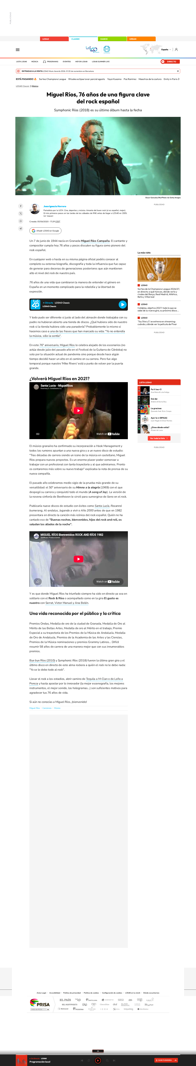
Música (34, 61)
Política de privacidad (72, 993)
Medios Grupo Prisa (39, 1009)
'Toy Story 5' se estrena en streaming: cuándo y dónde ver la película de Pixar (157, 322)
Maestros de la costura (150, 79)
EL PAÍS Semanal (126, 1004)
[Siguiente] (178, 79)
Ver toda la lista (157, 438)
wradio (93, 1004)
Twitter (20, 213)
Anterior (82, 1060)
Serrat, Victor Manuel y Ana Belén (66, 603)
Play (98, 1061)
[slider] (98, 1054)
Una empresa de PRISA (39, 1002)
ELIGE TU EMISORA (165, 1060)
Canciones (47, 708)
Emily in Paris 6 (171, 79)
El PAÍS (65, 1000)
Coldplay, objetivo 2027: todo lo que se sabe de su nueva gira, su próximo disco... (158, 309)
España (164, 49)
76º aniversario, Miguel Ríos (57, 345)
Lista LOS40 (21, 61)
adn (138, 1000)
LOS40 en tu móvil (132, 993)
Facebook (20, 206)
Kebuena (146, 1004)
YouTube (92, 962)
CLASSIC (75, 39)
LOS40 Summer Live (100, 61)
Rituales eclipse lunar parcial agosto (86, 79)
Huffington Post (69, 1004)
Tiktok (86, 962)
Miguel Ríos (34, 708)
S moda (116, 1008)
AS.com (129, 1000)
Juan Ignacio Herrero (54, 206)
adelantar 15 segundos (107, 1060)
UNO (85, 1004)
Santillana (92, 1000)
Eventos (67, 61)
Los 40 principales (79, 1000)
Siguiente (114, 1060)
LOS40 (45, 39)
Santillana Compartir (107, 1000)
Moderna (77, 1008)
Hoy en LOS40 (81, 61)
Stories (115, 962)
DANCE (104, 39)
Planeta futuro (136, 1004)
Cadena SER (120, 1000)
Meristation (142, 1008)
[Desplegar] (98, 1051)
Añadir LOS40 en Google (47, 230)
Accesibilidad (54, 993)
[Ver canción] (145, 390)
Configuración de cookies (112, 993)
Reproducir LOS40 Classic (123, 305)
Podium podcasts (91, 1008)
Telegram (20, 228)
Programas (52, 61)
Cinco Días (104, 1004)
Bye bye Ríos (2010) (42, 660)
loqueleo (128, 1008)
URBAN (132, 39)
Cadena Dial (115, 1004)
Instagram (80, 962)
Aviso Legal (41, 993)
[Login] (176, 49)
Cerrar (178, 71)
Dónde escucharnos (151, 993)
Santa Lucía (102, 506)
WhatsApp (20, 221)
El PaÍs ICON (104, 1008)
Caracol (149, 1000)
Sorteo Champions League (52, 79)
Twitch (109, 962)
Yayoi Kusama (114, 79)
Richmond (63, 1008)
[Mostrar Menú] (19, 49)
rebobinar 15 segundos (89, 1060)
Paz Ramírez (130, 79)
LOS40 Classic (22, 86)
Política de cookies (91, 993)
